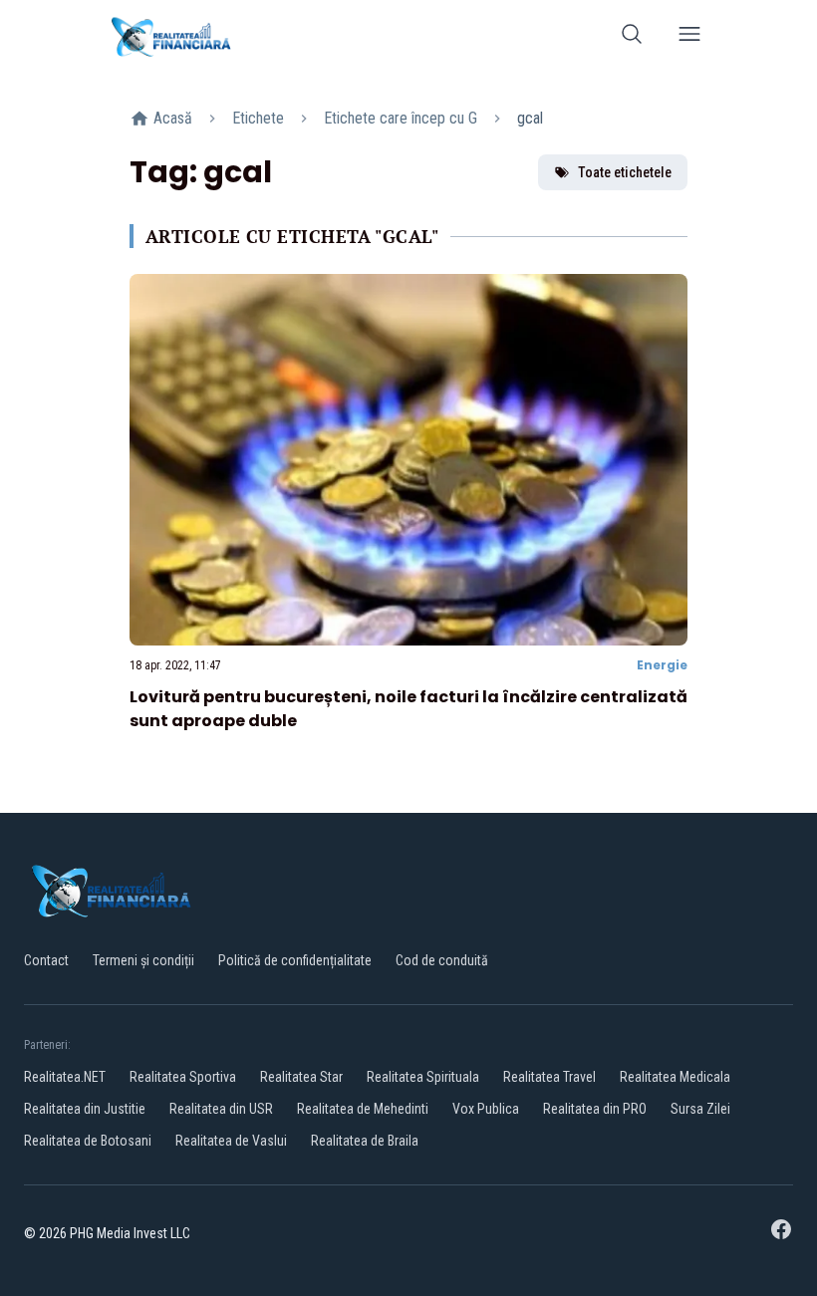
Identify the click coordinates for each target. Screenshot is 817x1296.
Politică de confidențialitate (295, 960)
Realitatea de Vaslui (231, 1141)
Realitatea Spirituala (423, 1077)
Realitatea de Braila (364, 1141)
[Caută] (632, 37)
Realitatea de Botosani (87, 1141)
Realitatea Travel (549, 1077)
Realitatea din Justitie (84, 1109)
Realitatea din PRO (595, 1109)
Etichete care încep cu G (400, 118)
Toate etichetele (625, 172)
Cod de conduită (442, 960)
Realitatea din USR (221, 1109)
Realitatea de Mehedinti (362, 1109)
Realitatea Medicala (675, 1077)
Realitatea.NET (65, 1077)
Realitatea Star (301, 1077)
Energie (662, 664)
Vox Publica (485, 1109)
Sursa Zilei (700, 1109)
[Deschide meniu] (689, 37)
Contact (46, 960)
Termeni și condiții (143, 960)
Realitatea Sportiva (183, 1077)
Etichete (258, 118)
